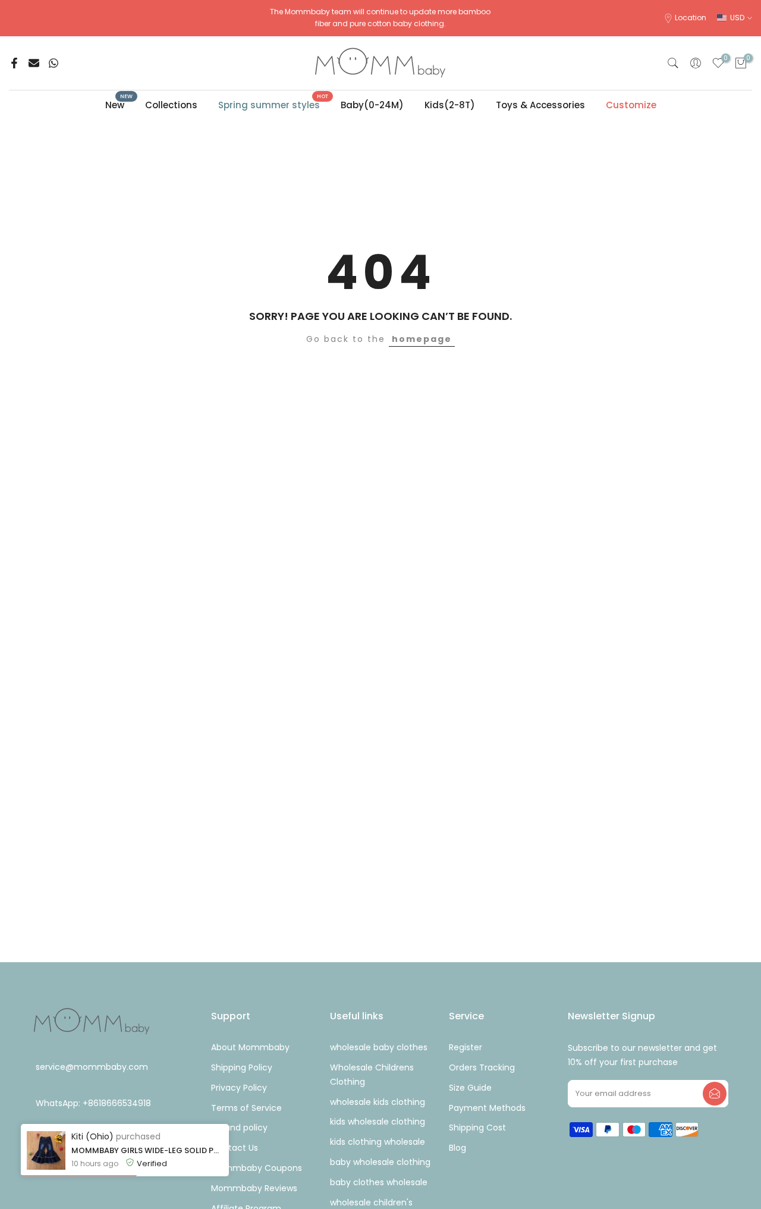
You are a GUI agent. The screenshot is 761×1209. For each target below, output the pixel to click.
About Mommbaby (250, 1047)
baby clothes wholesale (378, 1182)
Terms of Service (246, 1108)
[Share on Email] (34, 63)
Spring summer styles (273, 104)
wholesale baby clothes (378, 1047)
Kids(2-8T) (449, 105)
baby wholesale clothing (380, 1162)
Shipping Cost (477, 1127)
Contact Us (234, 1148)
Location (690, 17)
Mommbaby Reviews (254, 1188)
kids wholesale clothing (377, 1122)
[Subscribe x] (715, 1094)
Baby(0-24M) (372, 105)
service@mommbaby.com (92, 1067)
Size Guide (470, 1088)
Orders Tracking (482, 1067)
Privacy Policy (239, 1088)
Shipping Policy (241, 1067)
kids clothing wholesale (377, 1142)
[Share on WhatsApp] (53, 63)
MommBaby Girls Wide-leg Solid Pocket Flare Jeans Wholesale (147, 1150)
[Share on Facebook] (14, 63)
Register (465, 1047)
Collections (171, 105)
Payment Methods (487, 1108)
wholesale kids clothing (377, 1102)
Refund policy (239, 1127)
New (119, 104)
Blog (457, 1148)
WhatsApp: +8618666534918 (93, 1103)
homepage (422, 339)
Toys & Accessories (540, 105)
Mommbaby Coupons (256, 1168)
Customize (631, 105)
